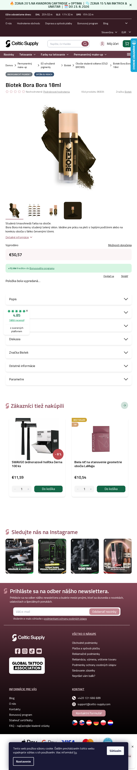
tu (75, 752)
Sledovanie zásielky (83, 670)
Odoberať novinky (104, 611)
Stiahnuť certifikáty (21, 720)
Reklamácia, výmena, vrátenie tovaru (94, 659)
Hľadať (85, 43)
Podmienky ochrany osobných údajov (94, 665)
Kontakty (15, 709)
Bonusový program (87, 23)
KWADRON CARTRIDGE (52, 3)
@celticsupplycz (32, 651)
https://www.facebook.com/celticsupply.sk (17, 651)
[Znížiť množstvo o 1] (15, 489)
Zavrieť (31, 276)
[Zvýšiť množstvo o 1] (28, 489)
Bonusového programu (42, 268)
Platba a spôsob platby (86, 648)
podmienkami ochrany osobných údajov (65, 618)
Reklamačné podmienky (86, 654)
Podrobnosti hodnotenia (56, 92)
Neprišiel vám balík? (83, 676)
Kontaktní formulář (89, 713)
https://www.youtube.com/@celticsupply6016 (39, 651)
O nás (9, 23)
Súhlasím (115, 751)
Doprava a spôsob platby (58, 23)
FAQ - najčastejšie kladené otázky (29, 726)
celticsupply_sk (24, 651)
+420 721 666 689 (89, 698)
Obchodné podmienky (85, 643)
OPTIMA (76, 3)
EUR (124, 32)
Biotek (128, 92)
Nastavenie (23, 761)
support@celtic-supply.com (94, 704)
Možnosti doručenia (120, 245)
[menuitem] (9, 54)
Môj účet (113, 43)
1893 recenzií (16, 320)
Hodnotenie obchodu (28, 23)
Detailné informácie (17, 237)
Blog (105, 23)
